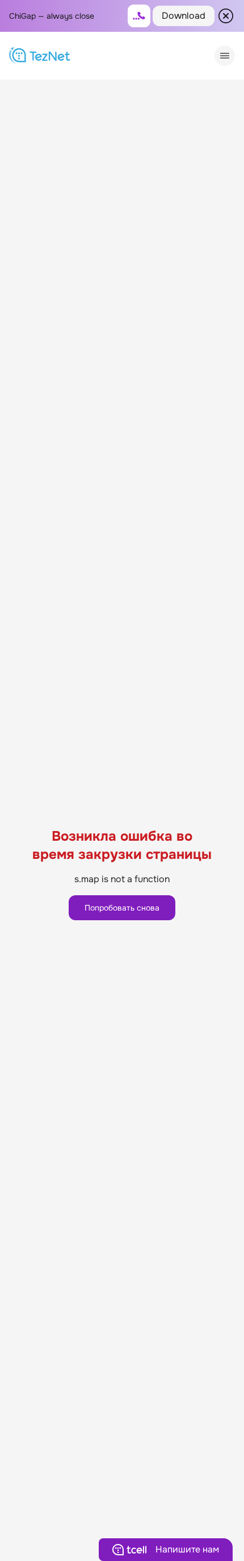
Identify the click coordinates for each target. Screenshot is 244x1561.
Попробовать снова (122, 908)
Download (183, 16)
